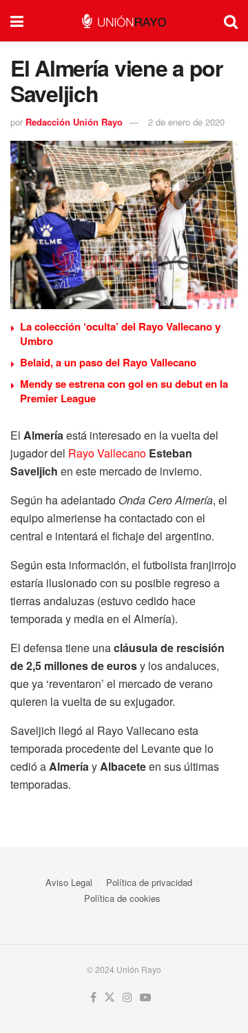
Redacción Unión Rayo (74, 121)
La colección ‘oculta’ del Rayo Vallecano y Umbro (120, 333)
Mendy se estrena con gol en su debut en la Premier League (124, 391)
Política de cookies (122, 898)
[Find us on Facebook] (93, 997)
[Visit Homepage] (124, 21)
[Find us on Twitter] (109, 997)
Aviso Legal (68, 882)
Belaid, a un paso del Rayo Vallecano (108, 362)
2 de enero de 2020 (186, 121)
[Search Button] (231, 20)
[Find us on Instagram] (127, 997)
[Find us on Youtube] (145, 997)
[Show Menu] (16, 20)
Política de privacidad (149, 882)
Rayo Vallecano (107, 453)
